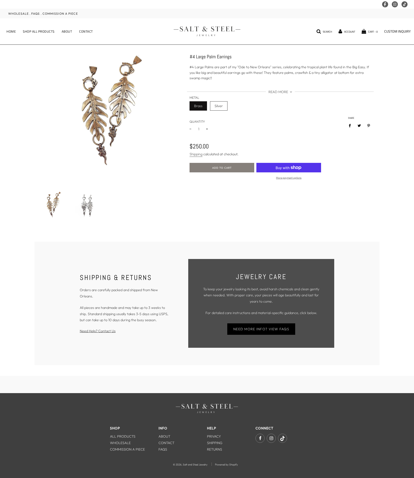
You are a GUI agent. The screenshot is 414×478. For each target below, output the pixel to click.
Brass (198, 106)
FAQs (35, 13)
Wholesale (18, 13)
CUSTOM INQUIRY (397, 31)
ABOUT (164, 436)
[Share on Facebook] (351, 125)
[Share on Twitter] (359, 125)
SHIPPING (214, 443)
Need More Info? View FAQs (261, 329)
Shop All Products (39, 31)
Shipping (196, 154)
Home (11, 31)
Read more (278, 92)
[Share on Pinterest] (368, 125)
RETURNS (214, 449)
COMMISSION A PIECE (127, 449)
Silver (219, 106)
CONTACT (166, 443)
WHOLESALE (120, 443)
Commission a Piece (60, 13)
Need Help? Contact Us (98, 331)
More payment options (288, 177)
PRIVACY (214, 436)
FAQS (162, 449)
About (67, 31)
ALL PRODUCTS (122, 436)
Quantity (197, 122)
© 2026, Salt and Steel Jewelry (190, 464)
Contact (86, 31)
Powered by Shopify (226, 464)
